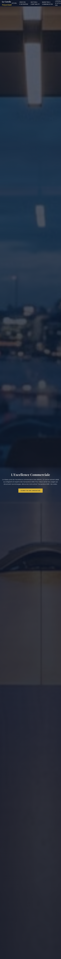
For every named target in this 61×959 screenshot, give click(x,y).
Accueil (14, 3)
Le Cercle (7, 3)
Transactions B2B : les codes (47, 484)
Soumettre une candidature (30, 490)
